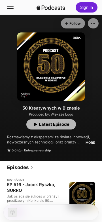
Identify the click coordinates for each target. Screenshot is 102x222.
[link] (20, 167)
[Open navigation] (10, 7)
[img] (50, 7)
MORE (90, 143)
